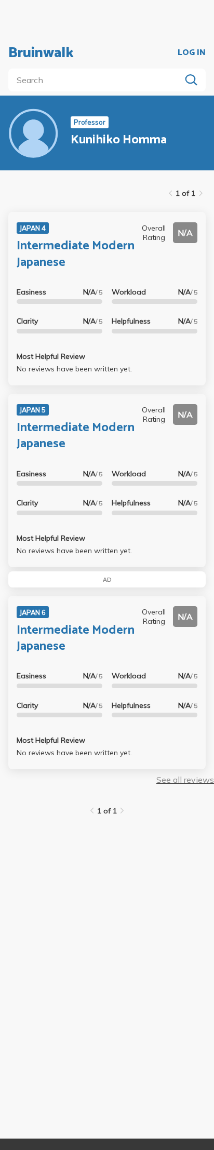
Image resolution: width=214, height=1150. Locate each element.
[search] (97, 80)
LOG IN (192, 53)
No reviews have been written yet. (74, 368)
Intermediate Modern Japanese (76, 254)
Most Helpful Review (51, 356)
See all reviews (185, 779)
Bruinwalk (41, 53)
